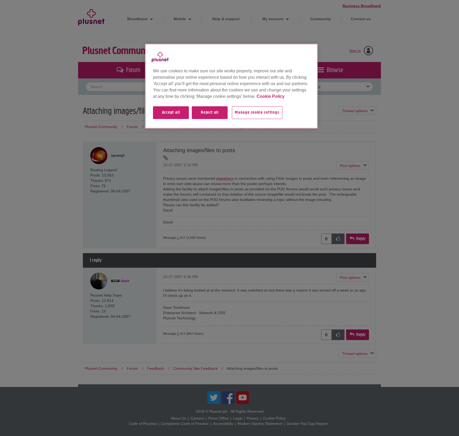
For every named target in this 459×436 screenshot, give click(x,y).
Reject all (210, 113)
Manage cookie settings (257, 113)
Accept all (171, 113)
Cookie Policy (270, 96)
